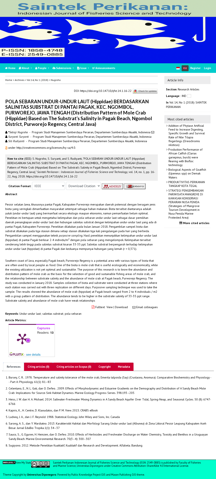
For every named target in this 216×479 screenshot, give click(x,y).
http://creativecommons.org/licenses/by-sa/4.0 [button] (45, 148)
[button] (6, 148)
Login (207, 68)
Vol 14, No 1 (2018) (37, 80)
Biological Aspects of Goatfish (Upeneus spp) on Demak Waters (186, 173)
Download (121, 307)
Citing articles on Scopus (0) (74, 367)
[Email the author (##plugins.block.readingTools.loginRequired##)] (152, 132)
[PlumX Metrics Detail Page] (22, 338)
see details (33, 354)
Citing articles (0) (38, 367)
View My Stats (23, 462)
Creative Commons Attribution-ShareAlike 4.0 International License (149, 465)
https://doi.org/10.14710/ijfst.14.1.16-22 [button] (52, 176)
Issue (83, 68)
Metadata (124, 367)
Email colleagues (147, 307)
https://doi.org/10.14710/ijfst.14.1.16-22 (106, 91)
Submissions (63, 68)
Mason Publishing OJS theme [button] (127, 474)
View (110, 307)
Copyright (105, 367)
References (13, 367)
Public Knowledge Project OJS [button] (88, 474)
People (42, 68)
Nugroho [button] (56, 80)
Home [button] (8, 80)
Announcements (105, 68)
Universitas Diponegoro (41, 474)
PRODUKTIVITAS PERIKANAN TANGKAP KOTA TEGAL (186, 184)
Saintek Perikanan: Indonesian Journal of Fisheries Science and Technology (96, 462)
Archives (19, 80)
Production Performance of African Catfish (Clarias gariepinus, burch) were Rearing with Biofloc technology (184, 157)
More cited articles (195, 223)
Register (195, 68)
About (25, 68)
